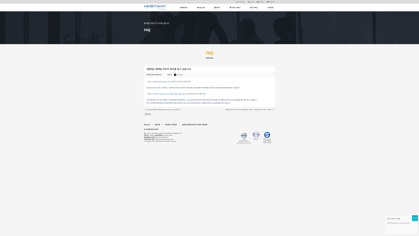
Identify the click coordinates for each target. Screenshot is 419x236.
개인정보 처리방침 (171, 124)
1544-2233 (241, 2)
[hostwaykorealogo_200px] (155, 6)
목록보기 (148, 114)
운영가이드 (272, 2)
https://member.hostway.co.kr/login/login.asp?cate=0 (167, 94)
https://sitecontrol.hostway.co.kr (159, 81)
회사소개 (261, 2)
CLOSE (415, 218)
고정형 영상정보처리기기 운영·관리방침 (194, 124)
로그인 (252, 2)
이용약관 (157, 124)
